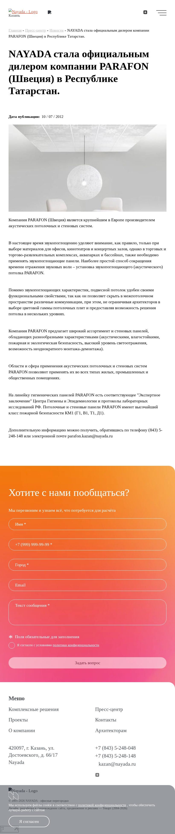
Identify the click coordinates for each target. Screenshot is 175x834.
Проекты (18, 720)
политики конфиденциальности (76, 645)
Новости (57, 30)
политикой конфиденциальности (102, 805)
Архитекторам (111, 730)
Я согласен (29, 821)
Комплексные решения (34, 709)
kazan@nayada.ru (117, 764)
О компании (22, 730)
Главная (15, 30)
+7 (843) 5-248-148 (115, 756)
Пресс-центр (35, 30)
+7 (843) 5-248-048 (115, 748)
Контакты (105, 720)
